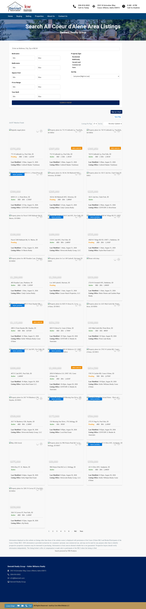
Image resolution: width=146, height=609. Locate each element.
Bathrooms (16, 63)
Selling (28, 16)
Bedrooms (15, 53)
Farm (74, 67)
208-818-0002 (15, 574)
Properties (39, 16)
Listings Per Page (87, 124)
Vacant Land (76, 62)
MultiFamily (76, 59)
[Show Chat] (18, 606)
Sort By (73, 72)
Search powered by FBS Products (66, 551)
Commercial (76, 65)
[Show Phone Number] (26, 606)
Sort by (100, 124)
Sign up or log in (116, 112)
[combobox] (66, 49)
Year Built (15, 92)
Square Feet (16, 73)
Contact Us (62, 16)
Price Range (16, 82)
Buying (19, 16)
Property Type (76, 53)
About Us (51, 16)
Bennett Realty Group (18, 582)
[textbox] (65, 48)
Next (81, 531)
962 (75, 531)
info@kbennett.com (17, 578)
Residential (76, 57)
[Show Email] (22, 606)
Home (10, 16)
